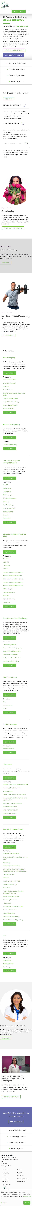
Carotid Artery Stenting (9, 644)
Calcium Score (7, 488)
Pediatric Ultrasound (8, 748)
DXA (4, 702)
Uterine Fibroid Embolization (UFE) (13, 906)
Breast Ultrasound (8, 390)
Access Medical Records (17, 63)
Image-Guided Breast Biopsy (11, 402)
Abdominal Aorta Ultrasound (11, 854)
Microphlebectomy (8, 963)
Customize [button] (3, 1203)
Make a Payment (17, 81)
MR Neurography (7, 589)
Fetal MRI (5, 569)
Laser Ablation (7, 960)
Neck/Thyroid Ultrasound (10, 807)
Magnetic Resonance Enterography (13, 585)
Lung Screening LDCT (9, 508)
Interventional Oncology (10, 884)
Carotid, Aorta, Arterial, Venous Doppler (14, 795)
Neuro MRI (6, 595)
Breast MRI (6, 386)
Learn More (5, 224)
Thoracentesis (7, 903)
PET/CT (5, 708)
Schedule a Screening (13, 228)
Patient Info (5, 1179)
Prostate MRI (6, 602)
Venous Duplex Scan (9, 913)
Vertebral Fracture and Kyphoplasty (13, 920)
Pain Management (8, 705)
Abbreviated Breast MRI (9, 380)
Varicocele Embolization (10, 910)
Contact (19, 1173)
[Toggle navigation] (29, 11)
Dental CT (6, 501)
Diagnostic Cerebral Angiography (12, 648)
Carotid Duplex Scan (8, 874)
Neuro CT (5, 515)
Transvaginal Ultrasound (9, 813)
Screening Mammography (10, 405)
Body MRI (5, 559)
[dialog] (16, 1198)
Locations (5, 1170)
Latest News (20, 1176)
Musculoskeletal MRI (9, 592)
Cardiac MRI (6, 565)
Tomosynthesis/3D (8, 408)
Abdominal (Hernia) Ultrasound (11, 788)
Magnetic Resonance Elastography (13, 582)
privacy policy (27, 1196)
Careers (19, 1170)
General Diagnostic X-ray (10, 444)
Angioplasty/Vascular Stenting (11, 866)
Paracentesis (6, 888)
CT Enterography (7, 495)
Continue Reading (11, 1097)
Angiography (6, 862)
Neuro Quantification (9, 599)
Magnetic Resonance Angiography (13, 572)
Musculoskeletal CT (8, 512)
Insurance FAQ (21, 1182)
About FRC (5, 1182)
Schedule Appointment (14, 50)
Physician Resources (23, 1179)
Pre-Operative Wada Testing (11, 661)
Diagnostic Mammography (10, 398)
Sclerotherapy (7, 967)
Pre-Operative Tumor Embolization (12, 658)
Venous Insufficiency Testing (11, 916)
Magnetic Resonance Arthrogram (12, 575)
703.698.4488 (19, 11)
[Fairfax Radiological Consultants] (8, 5)
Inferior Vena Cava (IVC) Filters (11, 881)
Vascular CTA (6, 518)
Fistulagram (6, 878)
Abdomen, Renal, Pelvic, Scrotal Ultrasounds (15, 784)
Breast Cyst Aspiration (9, 383)
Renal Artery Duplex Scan (10, 900)
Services (5, 262)
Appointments (16, 1121)
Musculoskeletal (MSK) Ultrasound (12, 803)
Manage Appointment (13, 55)
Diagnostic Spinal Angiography (11, 651)
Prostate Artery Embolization (11, 896)
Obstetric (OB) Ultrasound (10, 810)
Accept (27, 1203)
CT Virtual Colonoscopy (9, 498)
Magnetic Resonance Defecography (13, 579)
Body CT (5, 485)
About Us (8, 99)
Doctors (5, 1038)
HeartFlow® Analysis (8, 505)
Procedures (5, 1173)
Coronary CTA (7, 491)
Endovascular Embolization (10, 654)
